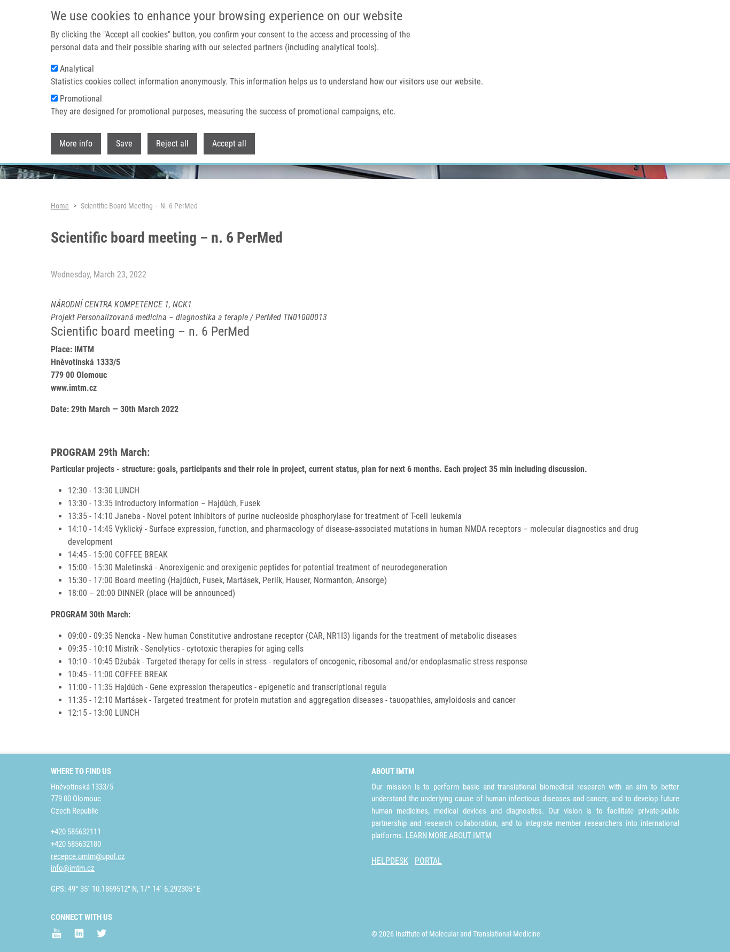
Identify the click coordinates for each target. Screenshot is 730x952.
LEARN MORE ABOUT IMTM (448, 835)
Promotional (81, 99)
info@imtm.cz (73, 868)
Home (60, 206)
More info (75, 143)
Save (124, 143)
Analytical (77, 69)
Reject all (172, 143)
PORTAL (428, 861)
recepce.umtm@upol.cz (88, 856)
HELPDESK (389, 861)
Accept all (229, 143)
